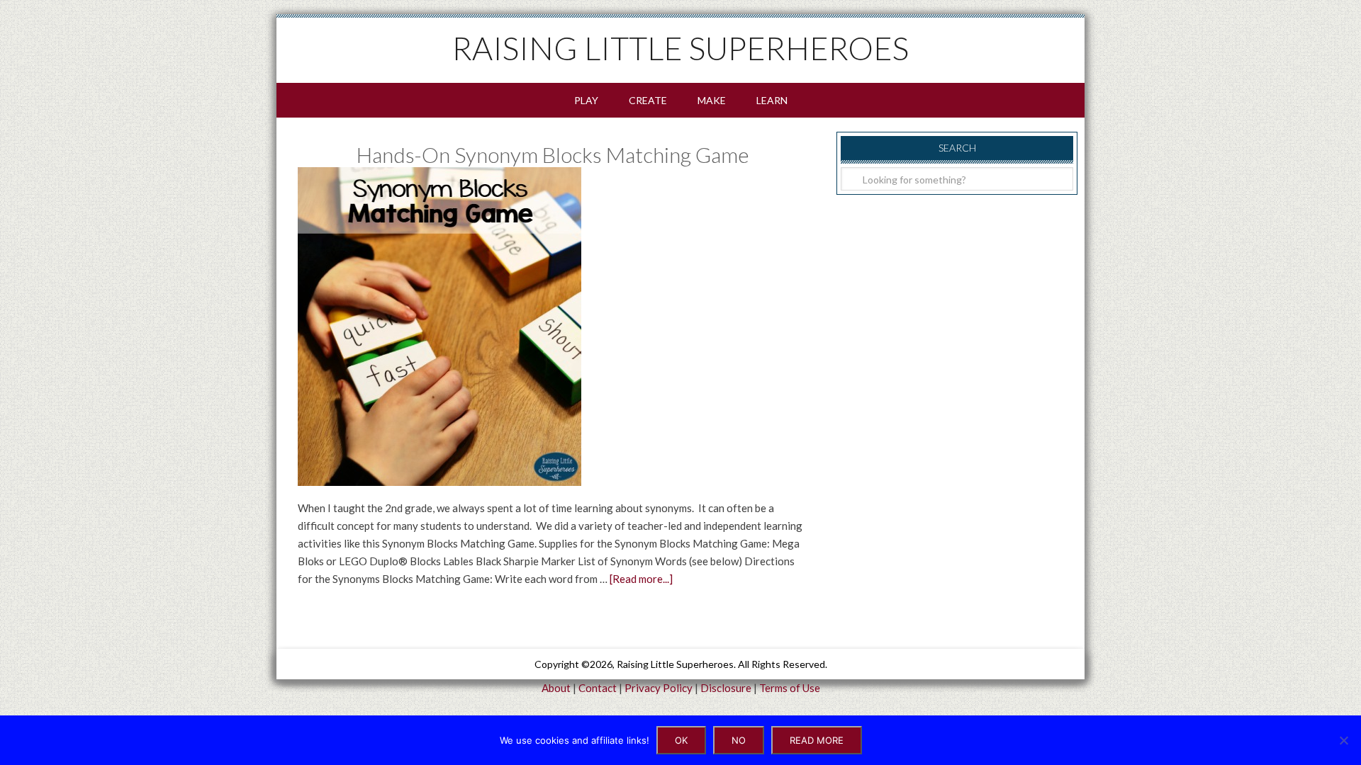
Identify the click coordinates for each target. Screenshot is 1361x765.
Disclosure (725, 687)
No (739, 740)
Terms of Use (789, 687)
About (556, 687)
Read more (817, 740)
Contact (597, 687)
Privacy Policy (659, 687)
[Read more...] (641, 578)
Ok (681, 740)
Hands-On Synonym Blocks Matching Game (553, 154)
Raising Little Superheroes (680, 48)
